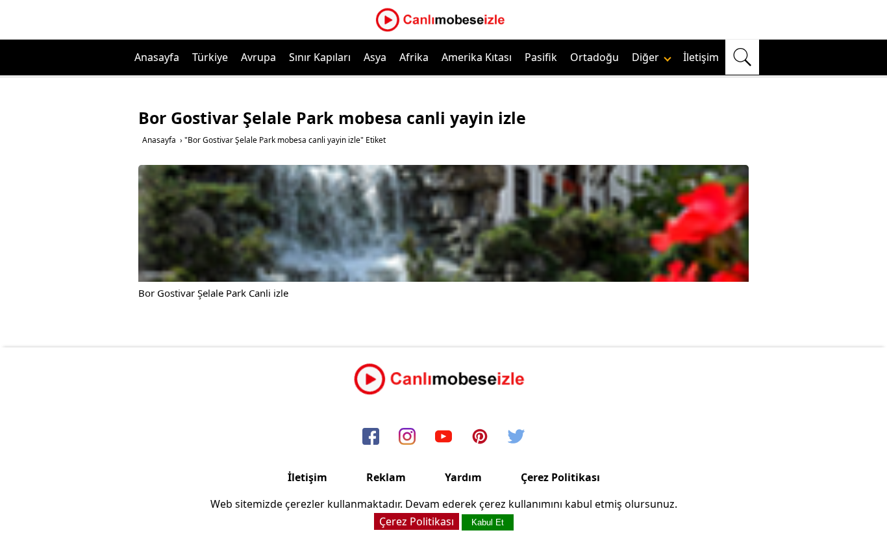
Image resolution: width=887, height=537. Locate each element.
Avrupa (258, 57)
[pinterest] (479, 437)
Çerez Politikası (560, 477)
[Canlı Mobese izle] (443, 30)
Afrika (414, 57)
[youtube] (443, 437)
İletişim (701, 57)
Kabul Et (487, 522)
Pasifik (541, 57)
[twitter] (516, 437)
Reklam (386, 477)
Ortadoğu (594, 57)
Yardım (463, 477)
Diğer (647, 57)
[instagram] (407, 437)
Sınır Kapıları (320, 57)
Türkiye (210, 57)
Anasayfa (156, 57)
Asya (375, 57)
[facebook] (370, 437)
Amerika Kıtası (477, 57)
